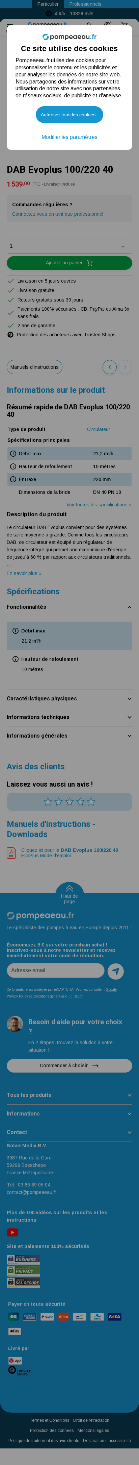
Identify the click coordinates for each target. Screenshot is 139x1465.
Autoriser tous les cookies (68, 114)
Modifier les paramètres (69, 137)
